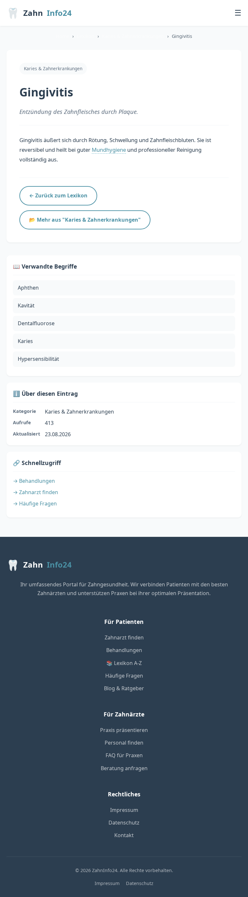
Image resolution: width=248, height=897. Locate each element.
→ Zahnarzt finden (35, 492)
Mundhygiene (109, 149)
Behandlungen (124, 650)
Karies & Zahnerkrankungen (133, 36)
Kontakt (124, 835)
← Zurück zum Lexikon (58, 195)
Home (62, 36)
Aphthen (28, 287)
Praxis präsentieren (124, 730)
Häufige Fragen (124, 675)
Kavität (26, 305)
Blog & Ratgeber (124, 688)
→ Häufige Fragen (35, 503)
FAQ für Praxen (124, 755)
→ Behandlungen (34, 480)
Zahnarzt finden (124, 637)
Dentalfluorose (36, 323)
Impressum (124, 810)
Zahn (39, 13)
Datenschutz (124, 822)
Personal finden (124, 742)
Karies (25, 341)
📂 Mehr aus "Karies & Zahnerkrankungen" (85, 219)
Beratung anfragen (124, 768)
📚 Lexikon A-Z (124, 663)
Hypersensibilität (38, 358)
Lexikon (85, 36)
